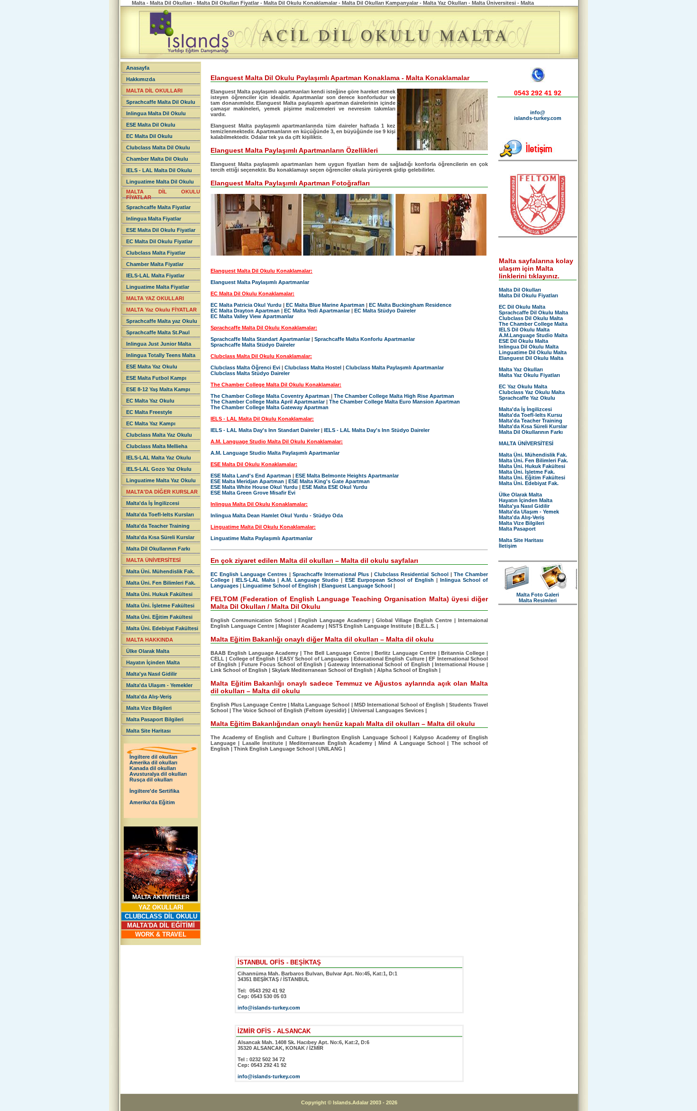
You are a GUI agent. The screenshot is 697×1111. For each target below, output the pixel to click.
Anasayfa (137, 68)
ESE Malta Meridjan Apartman (247, 481)
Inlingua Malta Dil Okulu (156, 113)
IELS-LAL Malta (255, 580)
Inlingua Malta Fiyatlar (153, 218)
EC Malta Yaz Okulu (150, 401)
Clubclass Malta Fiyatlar (155, 253)
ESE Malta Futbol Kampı (156, 378)
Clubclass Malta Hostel (312, 367)
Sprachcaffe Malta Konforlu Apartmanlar (364, 339)
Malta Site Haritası (148, 731)
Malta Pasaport (517, 529)
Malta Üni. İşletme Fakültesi (160, 605)
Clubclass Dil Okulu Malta (531, 318)
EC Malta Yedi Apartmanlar (317, 310)
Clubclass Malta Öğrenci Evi (245, 367)
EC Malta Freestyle (149, 412)
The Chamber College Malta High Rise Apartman (394, 396)
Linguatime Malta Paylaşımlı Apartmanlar (261, 538)
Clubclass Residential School (411, 574)
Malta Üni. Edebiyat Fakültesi (162, 628)
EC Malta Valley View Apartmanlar (252, 316)
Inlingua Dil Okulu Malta (529, 346)
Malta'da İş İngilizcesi (152, 503)
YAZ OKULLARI (160, 907)
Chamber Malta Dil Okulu (157, 159)
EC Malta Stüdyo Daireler (385, 310)
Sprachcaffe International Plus (331, 574)
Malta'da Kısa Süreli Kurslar (160, 537)
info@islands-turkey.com (537, 115)
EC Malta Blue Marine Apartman (325, 305)
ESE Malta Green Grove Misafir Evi (253, 493)
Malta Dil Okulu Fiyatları (528, 295)
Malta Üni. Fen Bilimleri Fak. (160, 583)
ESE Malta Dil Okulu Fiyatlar (160, 230)
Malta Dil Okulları (520, 290)
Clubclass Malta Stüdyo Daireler (250, 373)
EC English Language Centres (249, 574)
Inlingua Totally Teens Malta (160, 355)
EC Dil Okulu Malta (522, 307)
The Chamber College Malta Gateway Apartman (270, 407)
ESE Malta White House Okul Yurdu (254, 487)
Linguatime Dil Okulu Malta (533, 352)
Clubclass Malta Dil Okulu (158, 147)
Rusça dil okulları (151, 779)
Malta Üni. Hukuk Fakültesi (159, 594)
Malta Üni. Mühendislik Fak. (160, 571)
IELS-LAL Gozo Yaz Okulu (159, 469)
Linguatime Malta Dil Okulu (160, 181)
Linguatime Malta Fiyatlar (157, 287)
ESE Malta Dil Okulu (150, 125)
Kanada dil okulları (152, 768)
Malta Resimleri (538, 600)
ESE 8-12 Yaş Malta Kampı (158, 389)
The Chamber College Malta (533, 324)
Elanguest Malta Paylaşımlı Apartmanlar (260, 282)
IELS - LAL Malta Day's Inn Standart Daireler (265, 430)
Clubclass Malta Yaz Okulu (159, 435)
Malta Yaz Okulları (521, 369)
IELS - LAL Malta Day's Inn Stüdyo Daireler (377, 430)
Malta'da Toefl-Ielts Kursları (160, 514)
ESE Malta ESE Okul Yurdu (334, 487)
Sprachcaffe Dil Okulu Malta (533, 312)
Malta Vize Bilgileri (149, 708)
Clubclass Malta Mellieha (156, 446)
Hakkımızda (140, 79)
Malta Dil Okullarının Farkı (158, 548)
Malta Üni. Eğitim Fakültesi (159, 617)
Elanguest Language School (356, 585)
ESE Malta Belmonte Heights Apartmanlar (347, 475)
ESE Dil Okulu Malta (523, 341)
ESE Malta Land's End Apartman (251, 475)
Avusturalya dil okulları (158, 774)
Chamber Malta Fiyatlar (154, 264)
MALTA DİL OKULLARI (154, 90)
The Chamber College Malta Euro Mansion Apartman (394, 401)
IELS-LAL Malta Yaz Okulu (158, 457)
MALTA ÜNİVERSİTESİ (153, 560)
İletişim (508, 546)
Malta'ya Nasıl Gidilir (151, 674)
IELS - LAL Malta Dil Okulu (159, 170)
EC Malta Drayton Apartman (245, 310)
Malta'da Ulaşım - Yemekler (159, 685)
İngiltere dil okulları (153, 757)
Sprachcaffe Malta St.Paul (158, 332)
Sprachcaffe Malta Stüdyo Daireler (253, 345)
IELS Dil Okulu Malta (524, 329)
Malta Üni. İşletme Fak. (527, 472)
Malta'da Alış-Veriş (149, 696)
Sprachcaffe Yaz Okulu (527, 398)
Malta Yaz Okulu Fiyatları (529, 375)
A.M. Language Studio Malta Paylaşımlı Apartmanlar (275, 453)
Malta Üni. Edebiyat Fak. (529, 483)
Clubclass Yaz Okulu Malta (532, 392)
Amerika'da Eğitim (152, 802)
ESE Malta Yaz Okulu (151, 366)
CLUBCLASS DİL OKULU (161, 916)
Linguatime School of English (280, 585)
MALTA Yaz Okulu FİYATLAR (161, 309)
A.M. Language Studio (310, 580)
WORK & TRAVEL (160, 934)
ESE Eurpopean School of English (390, 580)
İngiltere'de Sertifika (154, 791)
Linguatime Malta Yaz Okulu (161, 480)
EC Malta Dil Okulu (149, 136)
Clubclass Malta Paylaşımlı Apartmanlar (395, 367)
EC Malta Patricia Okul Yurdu (246, 305)
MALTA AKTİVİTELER (161, 897)
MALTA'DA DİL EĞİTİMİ (161, 925)
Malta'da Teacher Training (158, 526)
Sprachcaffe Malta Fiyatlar (158, 207)
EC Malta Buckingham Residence (410, 305)
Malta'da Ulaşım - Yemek (529, 511)
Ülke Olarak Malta (147, 651)
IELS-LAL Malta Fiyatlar (155, 275)
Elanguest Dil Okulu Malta (531, 358)
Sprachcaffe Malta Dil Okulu (160, 102)
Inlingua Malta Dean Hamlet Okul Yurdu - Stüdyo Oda (277, 515)
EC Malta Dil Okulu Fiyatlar (159, 241)
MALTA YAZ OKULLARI (155, 298)
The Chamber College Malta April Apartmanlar (268, 401)
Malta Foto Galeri (537, 594)
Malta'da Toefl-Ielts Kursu (530, 415)
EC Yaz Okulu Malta (523, 386)
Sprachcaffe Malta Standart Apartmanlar (260, 339)
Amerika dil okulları (153, 762)
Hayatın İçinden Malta (153, 662)
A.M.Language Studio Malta (533, 335)
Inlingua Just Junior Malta (158, 344)
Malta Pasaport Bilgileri (154, 719)
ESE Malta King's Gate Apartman (329, 481)
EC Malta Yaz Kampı (150, 423)
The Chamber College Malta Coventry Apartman (270, 396)
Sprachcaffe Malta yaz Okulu (161, 321)
